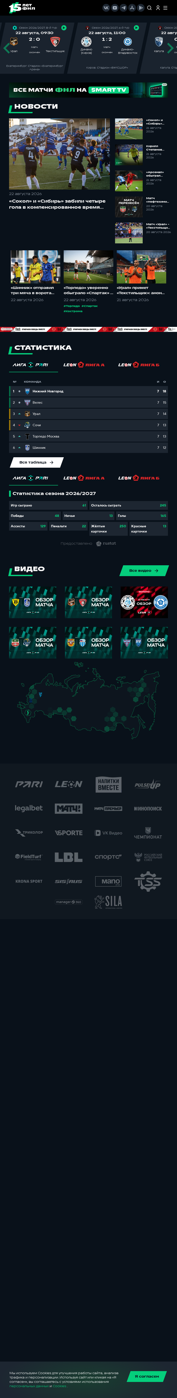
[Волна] (52, 696)
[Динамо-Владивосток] (136, 736)
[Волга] (50, 704)
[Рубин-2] (54, 700)
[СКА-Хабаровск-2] (135, 726)
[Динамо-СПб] (43, 686)
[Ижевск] (60, 696)
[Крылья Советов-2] (49, 710)
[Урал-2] (64, 707)
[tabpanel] (88, 513)
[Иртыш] (71, 716)
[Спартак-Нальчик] (31, 717)
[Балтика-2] (25, 687)
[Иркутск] (87, 724)
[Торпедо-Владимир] (44, 696)
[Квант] (37, 702)
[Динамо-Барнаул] (78, 722)
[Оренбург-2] (49, 715)
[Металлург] (37, 707)
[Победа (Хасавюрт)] (30, 722)
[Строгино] (35, 697)
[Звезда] (38, 686)
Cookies (59, 1386)
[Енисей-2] (88, 716)
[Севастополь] (20, 709)
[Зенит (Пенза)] (44, 706)
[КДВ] (79, 714)
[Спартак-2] (39, 697)
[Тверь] (38, 691)
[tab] (33, 366)
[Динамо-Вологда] (49, 689)
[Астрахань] (37, 713)
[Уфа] (60, 704)
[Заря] (29, 707)
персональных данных (29, 1386)
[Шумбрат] (46, 701)
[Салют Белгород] (31, 703)
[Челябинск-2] (63, 711)
